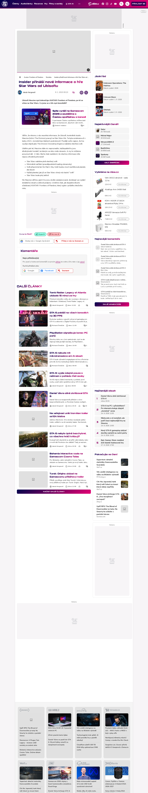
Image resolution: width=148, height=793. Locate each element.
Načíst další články (54, 491)
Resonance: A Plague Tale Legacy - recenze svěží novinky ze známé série (29, 742)
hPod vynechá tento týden (58, 735)
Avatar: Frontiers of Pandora (33, 77)
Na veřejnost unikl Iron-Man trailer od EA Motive (69, 415)
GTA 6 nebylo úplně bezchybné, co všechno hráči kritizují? (68, 435)
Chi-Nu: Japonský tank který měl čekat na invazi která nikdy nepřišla (107, 484)
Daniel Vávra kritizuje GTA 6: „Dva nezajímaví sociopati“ (108, 496)
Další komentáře (112, 304)
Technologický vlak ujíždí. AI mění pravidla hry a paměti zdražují (87, 737)
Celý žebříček (112, 163)
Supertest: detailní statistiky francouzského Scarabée (107, 462)
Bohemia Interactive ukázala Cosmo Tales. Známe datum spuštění (30, 752)
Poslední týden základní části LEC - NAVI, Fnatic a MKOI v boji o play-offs (116, 730)
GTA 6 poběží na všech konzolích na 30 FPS (69, 314)
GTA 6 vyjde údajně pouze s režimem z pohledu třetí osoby (67, 374)
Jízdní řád (100, 76)
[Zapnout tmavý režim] (127, 4)
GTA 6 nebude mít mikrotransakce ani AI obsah (66, 354)
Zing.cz (99, 502)
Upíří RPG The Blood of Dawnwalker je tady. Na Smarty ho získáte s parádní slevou (107, 510)
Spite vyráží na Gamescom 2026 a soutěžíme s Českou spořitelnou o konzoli (69, 114)
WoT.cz (99, 467)
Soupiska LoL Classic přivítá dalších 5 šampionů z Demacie (116, 746)
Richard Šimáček (58, 325)
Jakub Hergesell (29, 92)
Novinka (48, 77)
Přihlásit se (138, 4)
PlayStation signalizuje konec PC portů (69, 334)
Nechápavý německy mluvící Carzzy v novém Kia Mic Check (116, 739)
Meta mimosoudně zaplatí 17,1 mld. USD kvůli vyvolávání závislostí (86, 784)
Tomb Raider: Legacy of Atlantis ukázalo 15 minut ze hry (68, 294)
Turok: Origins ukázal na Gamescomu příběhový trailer (67, 475)
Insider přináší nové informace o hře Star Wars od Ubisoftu (71, 77)
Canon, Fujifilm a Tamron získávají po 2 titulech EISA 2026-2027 (115, 784)
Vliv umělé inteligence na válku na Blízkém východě (108, 473)
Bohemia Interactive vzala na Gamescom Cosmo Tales (66, 455)
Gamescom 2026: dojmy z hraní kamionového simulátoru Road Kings (59, 784)
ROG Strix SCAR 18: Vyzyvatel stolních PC (59, 729)
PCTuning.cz (101, 477)
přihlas (58, 262)
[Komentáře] (73, 92)
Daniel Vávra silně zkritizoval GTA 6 (69, 395)
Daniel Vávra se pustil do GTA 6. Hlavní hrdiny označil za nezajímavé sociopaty (59, 742)
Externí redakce (60, 125)
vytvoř (82, 262)
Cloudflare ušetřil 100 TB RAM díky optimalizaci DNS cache (87, 747)
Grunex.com (101, 517)
